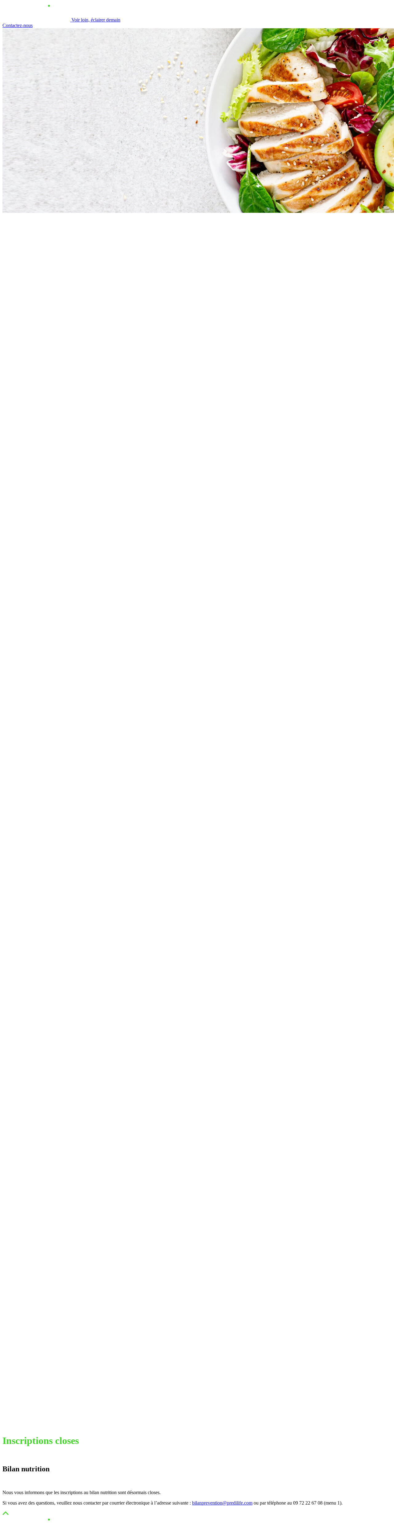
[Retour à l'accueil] (36, 1533)
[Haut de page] (5, 1513)
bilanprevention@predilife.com (222, 1502)
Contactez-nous (17, 25)
